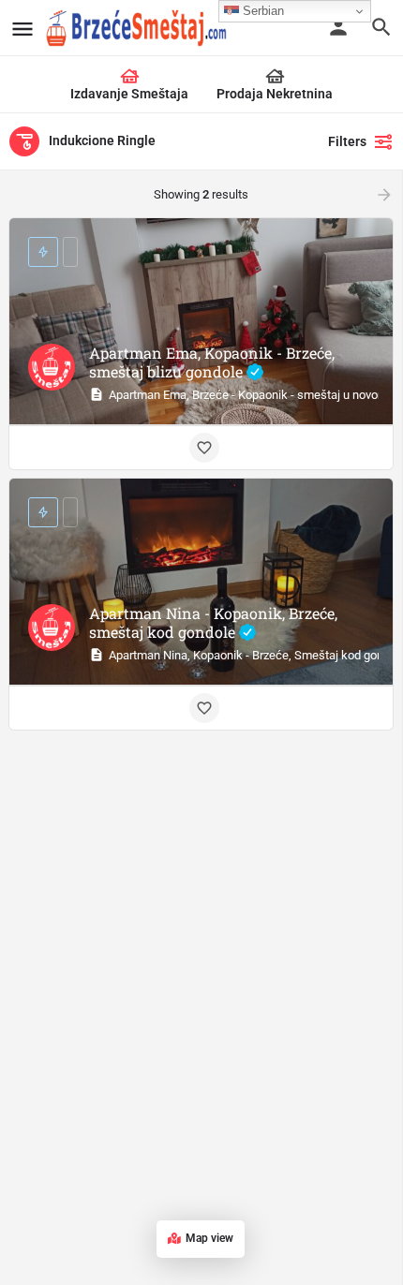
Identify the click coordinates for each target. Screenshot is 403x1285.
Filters (347, 141)
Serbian (261, 11)
